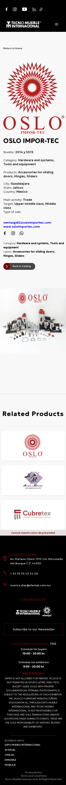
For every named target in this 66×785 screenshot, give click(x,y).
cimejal (10, 754)
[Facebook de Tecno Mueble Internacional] (6, 9)
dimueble (10, 759)
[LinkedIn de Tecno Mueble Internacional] (34, 9)
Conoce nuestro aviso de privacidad (33, 532)
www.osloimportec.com (21, 226)
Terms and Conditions (34, 775)
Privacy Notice (33, 772)
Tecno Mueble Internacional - (34, 643)
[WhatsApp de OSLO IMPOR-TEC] (22, 233)
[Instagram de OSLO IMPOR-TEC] (13, 233)
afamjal (10, 749)
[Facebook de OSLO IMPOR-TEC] (5, 233)
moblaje (10, 764)
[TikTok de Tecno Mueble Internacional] (41, 9)
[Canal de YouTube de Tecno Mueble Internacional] (24, 9)
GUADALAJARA (36, 558)
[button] (56, 24)
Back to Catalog (22, 266)
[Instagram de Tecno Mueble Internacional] (15, 9)
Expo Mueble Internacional (22, 744)
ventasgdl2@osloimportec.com (27, 222)
